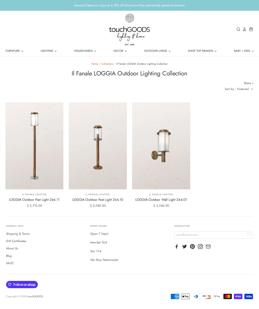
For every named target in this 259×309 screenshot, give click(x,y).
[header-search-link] (237, 29)
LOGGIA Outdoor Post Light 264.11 (34, 199)
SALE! (10, 263)
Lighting (47, 51)
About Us (12, 248)
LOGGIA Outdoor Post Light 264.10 (97, 199)
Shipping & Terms (18, 234)
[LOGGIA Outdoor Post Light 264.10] (98, 145)
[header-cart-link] (250, 29)
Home (94, 64)
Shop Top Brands (201, 51)
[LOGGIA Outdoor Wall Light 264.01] (161, 145)
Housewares (83, 51)
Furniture (13, 51)
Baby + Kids (242, 51)
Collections (107, 64)
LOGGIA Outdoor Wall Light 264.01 (161, 199)
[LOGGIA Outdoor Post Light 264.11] (34, 145)
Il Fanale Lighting (34, 194)
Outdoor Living (156, 51)
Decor (119, 51)
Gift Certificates (16, 241)
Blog (9, 256)
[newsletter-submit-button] (249, 234)
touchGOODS (35, 296)
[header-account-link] (243, 29)
